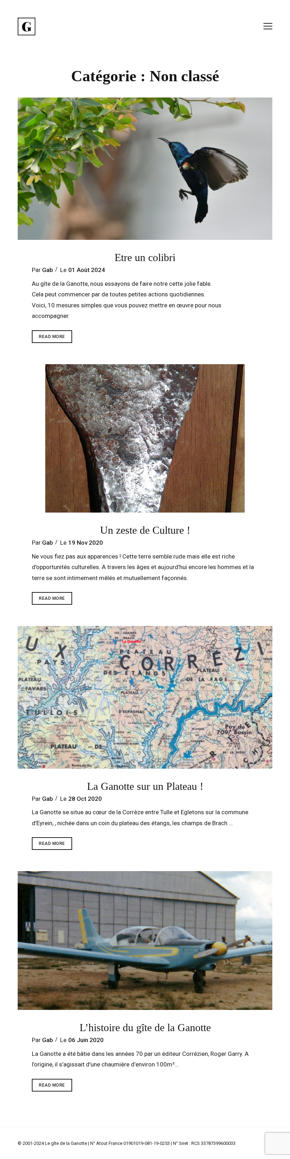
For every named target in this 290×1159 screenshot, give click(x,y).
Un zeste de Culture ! (145, 530)
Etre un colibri (145, 257)
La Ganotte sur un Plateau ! (145, 786)
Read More (55, 338)
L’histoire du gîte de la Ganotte (145, 1027)
